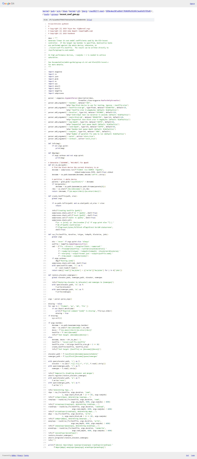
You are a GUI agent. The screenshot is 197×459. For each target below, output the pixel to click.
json (193, 455)
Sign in (192, 4)
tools (46, 14)
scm (59, 11)
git (78, 11)
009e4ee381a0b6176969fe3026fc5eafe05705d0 (128, 11)
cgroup (54, 14)
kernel (46, 11)
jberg (84, 11)
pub (53, 11)
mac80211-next (96, 11)
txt (187, 455)
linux (65, 11)
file (89, 20)
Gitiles (14, 455)
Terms (26, 455)
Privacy (20, 455)
